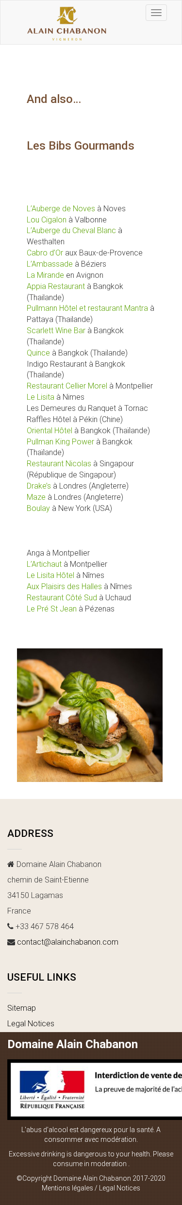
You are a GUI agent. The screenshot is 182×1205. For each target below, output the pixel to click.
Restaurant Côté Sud (62, 597)
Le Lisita (40, 397)
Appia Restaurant (56, 286)
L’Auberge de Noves (61, 208)
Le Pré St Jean (52, 608)
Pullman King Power (60, 441)
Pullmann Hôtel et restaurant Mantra (87, 308)
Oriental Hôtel (49, 430)
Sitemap (21, 1008)
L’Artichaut (44, 564)
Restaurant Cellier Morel (67, 385)
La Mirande (45, 275)
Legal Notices (30, 1023)
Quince (38, 352)
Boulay (38, 508)
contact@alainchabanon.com (67, 942)
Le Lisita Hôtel (50, 575)
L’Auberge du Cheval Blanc (71, 230)
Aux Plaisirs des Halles (64, 586)
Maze (36, 497)
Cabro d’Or (45, 252)
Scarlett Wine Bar (56, 330)
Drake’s (39, 486)
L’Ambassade (50, 264)
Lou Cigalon (46, 219)
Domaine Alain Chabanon (72, 1044)
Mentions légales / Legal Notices (91, 1188)
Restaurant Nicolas (59, 463)
